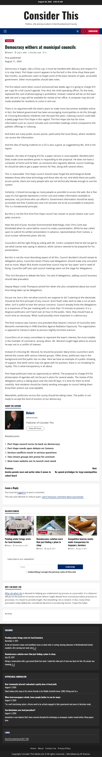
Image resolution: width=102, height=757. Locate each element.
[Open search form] (78, 31)
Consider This (51, 15)
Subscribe (93, 31)
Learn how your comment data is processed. (63, 496)
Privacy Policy (64, 748)
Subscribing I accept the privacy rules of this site (52, 572)
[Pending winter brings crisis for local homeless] (19, 525)
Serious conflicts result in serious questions (32, 452)
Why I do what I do (13, 593)
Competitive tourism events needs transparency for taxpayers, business (80, 542)
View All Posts (35, 428)
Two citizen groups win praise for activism (31, 456)
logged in (21, 492)
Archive (8, 613)
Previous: (28, 472)
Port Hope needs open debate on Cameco (30, 448)
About (41, 748)
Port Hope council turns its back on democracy (33, 444)
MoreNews (72, 754)
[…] (34, 647)
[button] (5, 31)
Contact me (50, 748)
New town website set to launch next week (31, 461)
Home (33, 748)
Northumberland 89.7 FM (17, 739)
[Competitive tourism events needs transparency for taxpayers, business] (82, 525)
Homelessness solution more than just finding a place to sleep (49, 542)
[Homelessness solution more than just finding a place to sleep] (50, 525)
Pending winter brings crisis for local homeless (18, 540)
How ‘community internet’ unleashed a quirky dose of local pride (31, 684)
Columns (9, 41)
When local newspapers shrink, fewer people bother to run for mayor (33, 697)
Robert (10, 52)
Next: (76, 470)
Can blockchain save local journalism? (20, 710)
